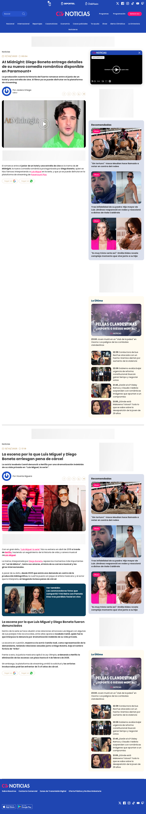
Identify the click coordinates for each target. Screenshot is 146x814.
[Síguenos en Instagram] (127, 3)
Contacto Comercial (28, 791)
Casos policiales (80, 24)
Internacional (23, 24)
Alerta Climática (117, 24)
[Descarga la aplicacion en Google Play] (9, 806)
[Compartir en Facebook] (64, 94)
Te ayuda (95, 24)
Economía (65, 24)
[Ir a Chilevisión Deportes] (68, 3)
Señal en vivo (134, 14)
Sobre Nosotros (9, 791)
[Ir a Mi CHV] (49, 3)
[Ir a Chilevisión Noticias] (73, 14)
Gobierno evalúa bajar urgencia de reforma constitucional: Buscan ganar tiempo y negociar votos (127, 374)
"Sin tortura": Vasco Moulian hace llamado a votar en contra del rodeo (115, 165)
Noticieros (73, 29)
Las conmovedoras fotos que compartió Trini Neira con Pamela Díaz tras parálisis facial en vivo (64, 593)
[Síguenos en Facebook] (122, 3)
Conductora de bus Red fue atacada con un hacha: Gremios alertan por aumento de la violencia (126, 356)
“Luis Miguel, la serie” (30, 549)
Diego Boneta (35, 561)
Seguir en (8, 181)
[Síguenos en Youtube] (137, 3)
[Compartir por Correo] (84, 94)
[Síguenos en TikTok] (132, 3)
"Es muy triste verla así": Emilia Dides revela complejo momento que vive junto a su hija (114, 254)
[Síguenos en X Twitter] (117, 3)
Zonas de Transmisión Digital (53, 791)
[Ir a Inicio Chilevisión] (91, 3)
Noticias (6, 51)
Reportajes (37, 24)
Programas (104, 14)
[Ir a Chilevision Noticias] (73, 786)
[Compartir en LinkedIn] (79, 94)
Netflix (8, 552)
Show (104, 24)
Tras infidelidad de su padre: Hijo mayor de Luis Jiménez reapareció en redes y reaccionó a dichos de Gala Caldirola (116, 209)
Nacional (10, 24)
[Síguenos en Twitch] (142, 3)
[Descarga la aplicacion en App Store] (24, 806)
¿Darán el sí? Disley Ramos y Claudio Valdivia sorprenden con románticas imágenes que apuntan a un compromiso (127, 391)
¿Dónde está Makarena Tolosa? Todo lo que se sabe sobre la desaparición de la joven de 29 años (127, 407)
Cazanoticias (51, 24)
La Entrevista (134, 24)
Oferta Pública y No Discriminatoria (85, 791)
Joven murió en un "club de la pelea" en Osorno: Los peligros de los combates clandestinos (113, 342)
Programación (119, 14)
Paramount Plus (39, 174)
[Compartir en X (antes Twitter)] (74, 94)
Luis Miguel (36, 171)
